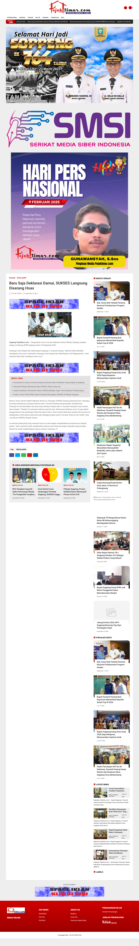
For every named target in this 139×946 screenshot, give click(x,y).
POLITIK (42, 917)
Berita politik (21, 278)
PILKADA (42, 920)
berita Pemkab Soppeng (113, 837)
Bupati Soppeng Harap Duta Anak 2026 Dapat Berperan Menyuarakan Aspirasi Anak (111, 375)
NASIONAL (43, 914)
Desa (62, 17)
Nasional (22, 17)
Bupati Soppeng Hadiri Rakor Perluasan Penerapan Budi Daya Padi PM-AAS (118, 831)
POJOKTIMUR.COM (75, 935)
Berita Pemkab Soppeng (113, 795)
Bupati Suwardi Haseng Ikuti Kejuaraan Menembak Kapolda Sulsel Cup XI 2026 (110, 340)
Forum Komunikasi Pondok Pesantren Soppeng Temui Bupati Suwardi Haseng (29, 21)
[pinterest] (29, 455)
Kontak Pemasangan (109, 912)
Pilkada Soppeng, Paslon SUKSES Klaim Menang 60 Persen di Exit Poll (75, 492)
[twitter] (17, 455)
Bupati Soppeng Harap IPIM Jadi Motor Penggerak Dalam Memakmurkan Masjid (111, 590)
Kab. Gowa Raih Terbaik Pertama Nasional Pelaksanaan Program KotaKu (111, 305)
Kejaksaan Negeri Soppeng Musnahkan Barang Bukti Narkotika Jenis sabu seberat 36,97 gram (109, 449)
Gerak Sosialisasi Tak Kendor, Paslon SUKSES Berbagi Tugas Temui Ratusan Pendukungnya (49, 390)
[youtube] (19, 922)
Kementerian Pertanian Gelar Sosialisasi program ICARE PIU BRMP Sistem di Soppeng (118, 852)
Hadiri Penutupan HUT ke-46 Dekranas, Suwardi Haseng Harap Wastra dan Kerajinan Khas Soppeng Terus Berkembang (111, 411)
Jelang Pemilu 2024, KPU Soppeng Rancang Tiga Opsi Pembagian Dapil (109, 625)
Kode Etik (74, 917)
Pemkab (30, 17)
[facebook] (11, 455)
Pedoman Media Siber (78, 920)
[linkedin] (35, 455)
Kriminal (45, 17)
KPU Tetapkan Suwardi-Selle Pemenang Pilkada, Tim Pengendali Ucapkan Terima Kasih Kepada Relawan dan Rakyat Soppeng (23, 492)
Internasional (12, 17)
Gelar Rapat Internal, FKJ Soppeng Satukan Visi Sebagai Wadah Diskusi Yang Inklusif (110, 555)
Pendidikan (55, 17)
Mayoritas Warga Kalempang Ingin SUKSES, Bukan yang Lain (37, 386)
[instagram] (16, 922)
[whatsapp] (23, 455)
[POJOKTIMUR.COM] (69, 14)
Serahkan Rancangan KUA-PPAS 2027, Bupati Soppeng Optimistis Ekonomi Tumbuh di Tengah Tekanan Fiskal (80, 21)
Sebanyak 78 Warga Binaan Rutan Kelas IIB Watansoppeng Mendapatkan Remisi (111, 520)
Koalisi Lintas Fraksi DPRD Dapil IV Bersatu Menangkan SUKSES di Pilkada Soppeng (46, 394)
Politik (37, 17)
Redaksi (73, 914)
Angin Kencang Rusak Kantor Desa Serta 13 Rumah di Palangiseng (109, 485)
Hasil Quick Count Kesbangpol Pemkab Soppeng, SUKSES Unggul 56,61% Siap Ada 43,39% (49, 492)
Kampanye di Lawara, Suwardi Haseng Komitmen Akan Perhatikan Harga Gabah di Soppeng (49, 382)
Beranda (12, 278)
